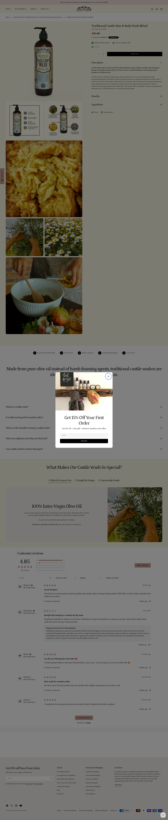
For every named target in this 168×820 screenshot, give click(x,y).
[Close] (108, 376)
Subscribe (84, 441)
